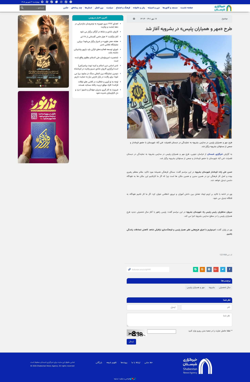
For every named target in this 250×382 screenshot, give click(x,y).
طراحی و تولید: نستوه (122, 379)
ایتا (66, 3)
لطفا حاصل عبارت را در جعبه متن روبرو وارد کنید (210, 331)
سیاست (109, 8)
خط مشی (149, 362)
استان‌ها (88, 8)
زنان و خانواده (139, 8)
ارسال (131, 341)
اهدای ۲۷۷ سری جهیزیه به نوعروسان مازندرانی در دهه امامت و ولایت (96, 25)
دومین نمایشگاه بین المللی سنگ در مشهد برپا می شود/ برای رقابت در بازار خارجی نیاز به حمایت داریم (96, 75)
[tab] (97, 18)
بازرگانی (99, 362)
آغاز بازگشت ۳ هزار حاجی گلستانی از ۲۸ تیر (99, 36)
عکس (65, 8)
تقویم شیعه (111, 362)
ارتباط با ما (135, 362)
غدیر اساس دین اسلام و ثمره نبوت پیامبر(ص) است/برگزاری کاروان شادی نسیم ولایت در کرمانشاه (96, 67)
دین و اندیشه (154, 8)
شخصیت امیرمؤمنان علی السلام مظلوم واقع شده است (96, 59)
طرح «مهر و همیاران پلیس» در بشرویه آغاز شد (189, 29)
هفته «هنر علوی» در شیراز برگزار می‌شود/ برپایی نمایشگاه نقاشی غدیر (97, 43)
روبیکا (42, 3)
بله (52, 3)
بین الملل (99, 8)
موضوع (225, 18)
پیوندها (124, 362)
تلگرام (71, 3)
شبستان (213, 8)
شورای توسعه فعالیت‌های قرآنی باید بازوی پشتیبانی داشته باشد (96, 51)
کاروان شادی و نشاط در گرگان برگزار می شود (99, 32)
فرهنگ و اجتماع (123, 8)
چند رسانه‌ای (76, 8)
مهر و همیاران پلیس (196, 287)
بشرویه (212, 287)
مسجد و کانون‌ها (170, 8)
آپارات (47, 3)
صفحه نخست (186, 8)
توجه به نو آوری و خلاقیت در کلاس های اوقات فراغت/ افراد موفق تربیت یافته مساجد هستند (98, 83)
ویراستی (57, 3)
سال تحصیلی (224, 287)
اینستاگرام (61, 3)
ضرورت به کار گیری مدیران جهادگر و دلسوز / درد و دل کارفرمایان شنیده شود (96, 91)
